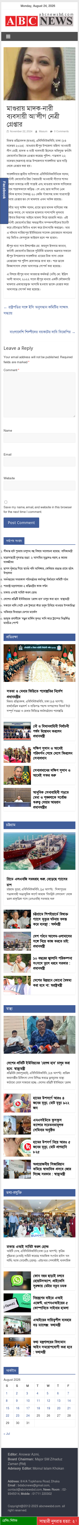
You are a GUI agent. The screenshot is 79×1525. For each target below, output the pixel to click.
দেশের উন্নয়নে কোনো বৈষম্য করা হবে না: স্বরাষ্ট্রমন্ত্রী (52, 983)
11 (38, 1401)
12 (48, 1401)
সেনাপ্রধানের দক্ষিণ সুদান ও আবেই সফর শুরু (51, 773)
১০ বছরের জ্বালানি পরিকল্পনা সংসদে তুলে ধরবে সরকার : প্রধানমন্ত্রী (52, 963)
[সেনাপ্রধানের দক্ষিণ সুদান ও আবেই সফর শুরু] (17, 768)
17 (28, 1408)
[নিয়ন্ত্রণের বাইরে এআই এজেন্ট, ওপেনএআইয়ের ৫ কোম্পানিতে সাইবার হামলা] (17, 1296)
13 (58, 1401)
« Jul (7, 1434)
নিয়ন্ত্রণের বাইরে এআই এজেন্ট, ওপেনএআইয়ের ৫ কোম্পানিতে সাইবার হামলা (50, 1303)
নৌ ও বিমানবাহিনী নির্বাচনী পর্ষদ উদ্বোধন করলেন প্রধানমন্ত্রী (51, 731)
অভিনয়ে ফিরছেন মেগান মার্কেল (20, 612)
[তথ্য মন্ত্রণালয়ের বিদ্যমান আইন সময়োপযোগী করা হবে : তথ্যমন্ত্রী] (17, 1340)
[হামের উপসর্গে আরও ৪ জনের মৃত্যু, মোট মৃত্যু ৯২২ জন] (17, 1096)
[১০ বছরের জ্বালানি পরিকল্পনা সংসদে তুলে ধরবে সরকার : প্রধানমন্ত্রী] (17, 956)
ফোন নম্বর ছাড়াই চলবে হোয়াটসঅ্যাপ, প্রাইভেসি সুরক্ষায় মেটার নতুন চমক (50, 1280)
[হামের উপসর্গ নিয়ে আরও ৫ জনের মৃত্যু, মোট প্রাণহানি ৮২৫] (17, 1140)
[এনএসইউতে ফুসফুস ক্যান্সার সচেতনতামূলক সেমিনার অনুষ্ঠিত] (17, 1118)
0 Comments (61, 131)
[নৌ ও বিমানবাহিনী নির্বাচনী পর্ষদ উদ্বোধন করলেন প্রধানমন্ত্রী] (17, 724)
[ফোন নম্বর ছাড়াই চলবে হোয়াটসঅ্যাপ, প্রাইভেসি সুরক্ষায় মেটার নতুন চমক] (17, 1274)
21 (69, 1408)
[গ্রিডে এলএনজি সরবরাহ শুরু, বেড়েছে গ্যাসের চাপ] (40, 834)
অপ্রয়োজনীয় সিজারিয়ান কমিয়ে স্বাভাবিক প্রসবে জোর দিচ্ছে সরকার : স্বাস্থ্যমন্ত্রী (52, 1169)
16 (17, 1408)
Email (7, 454)
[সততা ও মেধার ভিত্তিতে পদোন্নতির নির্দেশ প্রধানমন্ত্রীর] (40, 646)
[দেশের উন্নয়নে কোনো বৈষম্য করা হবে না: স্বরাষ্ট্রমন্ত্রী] (17, 978)
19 (48, 1408)
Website (9, 478)
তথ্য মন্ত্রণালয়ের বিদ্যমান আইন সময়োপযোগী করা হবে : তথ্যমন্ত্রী (52, 1347)
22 (7, 1416)
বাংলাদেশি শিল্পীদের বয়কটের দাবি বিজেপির (42, 332)
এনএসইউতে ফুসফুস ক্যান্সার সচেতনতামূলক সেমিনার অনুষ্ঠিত (48, 1125)
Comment (11, 370)
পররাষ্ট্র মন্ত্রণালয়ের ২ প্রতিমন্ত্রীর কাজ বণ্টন (25, 586)
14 (69, 1401)
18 (38, 1408)
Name (8, 430)
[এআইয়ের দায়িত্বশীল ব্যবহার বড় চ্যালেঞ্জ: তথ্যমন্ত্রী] (17, 1318)
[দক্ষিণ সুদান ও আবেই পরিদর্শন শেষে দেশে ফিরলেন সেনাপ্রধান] (17, 746)
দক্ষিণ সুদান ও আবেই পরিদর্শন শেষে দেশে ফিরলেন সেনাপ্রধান (52, 753)
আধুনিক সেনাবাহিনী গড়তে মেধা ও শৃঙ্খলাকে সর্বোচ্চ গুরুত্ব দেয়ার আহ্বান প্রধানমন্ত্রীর (51, 800)
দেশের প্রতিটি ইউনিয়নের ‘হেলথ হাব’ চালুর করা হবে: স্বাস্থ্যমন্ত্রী (36, 599)
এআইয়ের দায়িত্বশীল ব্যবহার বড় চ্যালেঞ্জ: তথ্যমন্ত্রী (52, 1322)
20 (58, 1408)
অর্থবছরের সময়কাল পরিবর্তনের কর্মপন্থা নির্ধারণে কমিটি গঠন (36, 580)
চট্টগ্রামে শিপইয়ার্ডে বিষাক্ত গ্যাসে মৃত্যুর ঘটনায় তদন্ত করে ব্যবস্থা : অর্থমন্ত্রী (50, 919)
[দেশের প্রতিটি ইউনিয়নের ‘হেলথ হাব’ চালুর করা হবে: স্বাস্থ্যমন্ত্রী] (40, 1018)
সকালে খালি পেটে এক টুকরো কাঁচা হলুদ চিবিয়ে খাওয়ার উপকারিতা (39, 606)
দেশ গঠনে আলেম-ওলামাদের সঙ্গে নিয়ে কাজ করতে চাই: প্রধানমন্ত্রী (52, 941)
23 (17, 1416)
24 (28, 1416)
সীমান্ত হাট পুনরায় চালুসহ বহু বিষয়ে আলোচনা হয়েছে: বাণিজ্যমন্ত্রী (38, 551)
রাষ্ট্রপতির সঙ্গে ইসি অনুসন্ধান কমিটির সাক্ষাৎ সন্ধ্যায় (36, 310)
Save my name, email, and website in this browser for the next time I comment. (38, 509)
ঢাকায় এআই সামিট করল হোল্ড (20, 593)
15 (7, 1408)
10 (28, 1401)
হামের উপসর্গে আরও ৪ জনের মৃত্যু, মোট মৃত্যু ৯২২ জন (51, 1103)
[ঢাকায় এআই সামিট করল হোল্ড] (40, 1202)
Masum (43, 131)
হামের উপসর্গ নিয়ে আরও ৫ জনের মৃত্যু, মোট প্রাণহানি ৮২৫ (51, 1147)
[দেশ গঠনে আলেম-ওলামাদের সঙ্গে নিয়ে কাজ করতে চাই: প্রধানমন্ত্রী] (17, 934)
